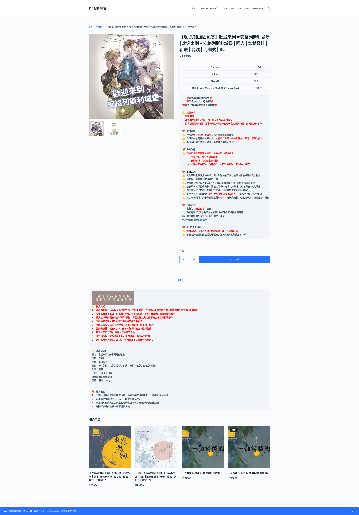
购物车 (247, 8)
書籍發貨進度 (258, 8)
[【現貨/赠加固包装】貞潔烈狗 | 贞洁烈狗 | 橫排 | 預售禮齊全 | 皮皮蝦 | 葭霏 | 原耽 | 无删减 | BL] (110, 447)
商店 (193, 8)
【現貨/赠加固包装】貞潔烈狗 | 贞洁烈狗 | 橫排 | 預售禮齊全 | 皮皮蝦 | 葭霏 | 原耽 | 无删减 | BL (109, 477)
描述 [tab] (179, 280)
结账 (239, 8)
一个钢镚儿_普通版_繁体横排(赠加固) (248, 473)
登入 (225, 8)
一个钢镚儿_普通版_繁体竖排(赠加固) (202, 473)
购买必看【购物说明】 (209, 8)
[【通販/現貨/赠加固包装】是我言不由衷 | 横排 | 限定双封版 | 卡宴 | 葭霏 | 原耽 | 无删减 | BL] (156, 447)
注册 (232, 8)
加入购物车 (234, 259)
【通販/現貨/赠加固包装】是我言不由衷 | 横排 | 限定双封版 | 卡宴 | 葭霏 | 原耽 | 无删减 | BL (155, 477)
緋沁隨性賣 (98, 8)
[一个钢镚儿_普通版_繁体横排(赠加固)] (249, 447)
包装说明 (202, 220)
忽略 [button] (353, 511)
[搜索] (269, 8)
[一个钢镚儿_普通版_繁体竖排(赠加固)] (203, 447)
